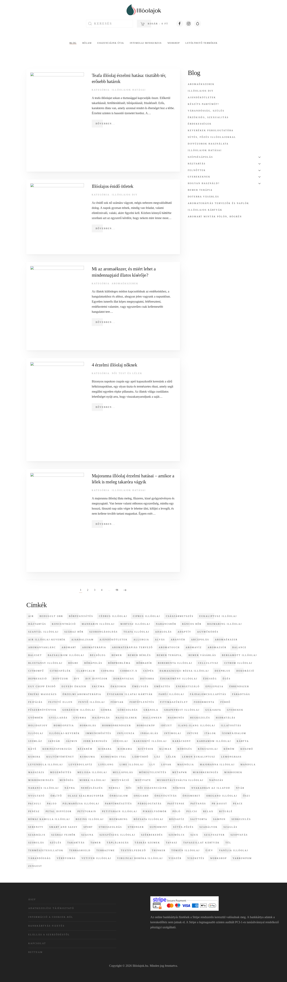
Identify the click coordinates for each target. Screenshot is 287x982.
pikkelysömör (155, 811)
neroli (114, 788)
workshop (218, 858)
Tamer (96, 842)
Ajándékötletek (202, 97)
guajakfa (213, 710)
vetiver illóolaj (96, 858)
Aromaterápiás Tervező (132, 647)
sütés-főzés (183, 827)
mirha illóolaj (93, 780)
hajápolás (101, 717)
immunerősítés (98, 733)
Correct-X (128, 671)
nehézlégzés (92, 788)
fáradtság (241, 694)
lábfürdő (140, 757)
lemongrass (231, 757)
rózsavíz (176, 819)
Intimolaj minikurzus (146, 43)
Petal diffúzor (59, 811)
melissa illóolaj (92, 772)
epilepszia (215, 686)
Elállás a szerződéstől (49, 934)
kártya (243, 741)
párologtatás (150, 803)
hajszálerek (126, 717)
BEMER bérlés (139, 655)
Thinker (159, 850)
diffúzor (60, 678)
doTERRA (147, 678)
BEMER (117, 655)
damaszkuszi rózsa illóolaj (184, 671)
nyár (240, 788)
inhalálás (149, 733)
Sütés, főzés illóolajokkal (212, 137)
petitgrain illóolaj (119, 811)
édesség (210, 678)
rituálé (226, 811)
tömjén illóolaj (185, 850)
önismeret (192, 796)
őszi (246, 796)
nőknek (179, 788)
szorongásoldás (103, 632)
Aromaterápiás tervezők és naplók (218, 203)
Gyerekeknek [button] (199, 177)
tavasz (171, 842)
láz (157, 757)
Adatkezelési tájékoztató (51, 908)
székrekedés (152, 835)
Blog (73, 43)
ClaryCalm (86, 671)
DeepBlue (223, 671)
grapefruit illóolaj (182, 710)
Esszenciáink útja (110, 43)
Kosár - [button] (157, 23)
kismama (125, 749)
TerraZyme (105, 850)
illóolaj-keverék (64, 733)
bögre (73, 663)
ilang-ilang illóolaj (196, 725)
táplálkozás (118, 842)
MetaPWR (179, 772)
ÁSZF (32, 899)
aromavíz (194, 647)
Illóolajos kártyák (205, 210)
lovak (166, 764)
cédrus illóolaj (113, 616)
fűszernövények (42, 710)
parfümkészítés (118, 803)
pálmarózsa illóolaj (81, 803)
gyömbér (35, 717)
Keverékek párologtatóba (211, 130)
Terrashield (80, 850)
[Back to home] (143, 10)
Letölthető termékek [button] (201, 43)
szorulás (36, 842)
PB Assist (219, 803)
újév (209, 850)
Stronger (136, 827)
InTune (193, 733)
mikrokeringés (41, 780)
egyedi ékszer (74, 686)
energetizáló (188, 686)
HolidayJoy (38, 725)
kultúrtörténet (60, 757)
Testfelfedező (133, 850)
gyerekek (235, 710)
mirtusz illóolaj (135, 624)
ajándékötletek (114, 639)
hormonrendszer (116, 725)
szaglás (230, 827)
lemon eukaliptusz (198, 757)
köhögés (185, 749)
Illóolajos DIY (125, 194)
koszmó (247, 749)
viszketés (195, 858)
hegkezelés (200, 717)
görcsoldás (128, 710)
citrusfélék (60, 671)
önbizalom (119, 796)
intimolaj (172, 733)
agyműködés (207, 632)
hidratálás (225, 717)
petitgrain (87, 811)
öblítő (56, 796)
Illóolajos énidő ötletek (112, 186)
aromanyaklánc (42, 647)
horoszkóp (146, 725)
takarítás (76, 842)
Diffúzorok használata (208, 144)
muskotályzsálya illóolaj (180, 780)
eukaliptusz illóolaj (218, 616)
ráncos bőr (191, 624)
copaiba (107, 671)
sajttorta (198, 819)
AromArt (69, 647)
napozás (216, 780)
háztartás (37, 624)
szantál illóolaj (43, 632)
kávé (32, 749)
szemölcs (177, 835)
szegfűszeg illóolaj (117, 835)
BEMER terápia (200, 190)
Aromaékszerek (125, 283)
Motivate (143, 780)
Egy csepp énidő (42, 686)
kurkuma (87, 757)
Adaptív (184, 632)
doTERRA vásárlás (203, 196)
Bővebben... (105, 123)
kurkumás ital (114, 757)
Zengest (35, 866)
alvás (160, 639)
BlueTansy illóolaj (45, 663)
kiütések (146, 749)
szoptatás (239, 835)
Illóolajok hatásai (129, 90)
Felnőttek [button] (197, 170)
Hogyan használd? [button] (204, 183)
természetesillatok (45, 850)
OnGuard (141, 796)
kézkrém (85, 749)
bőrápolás (93, 663)
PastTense (176, 803)
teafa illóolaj (136, 632)
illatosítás (231, 725)
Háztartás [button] (197, 163)
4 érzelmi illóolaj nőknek (114, 364)
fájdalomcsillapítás (208, 694)
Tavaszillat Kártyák (201, 842)
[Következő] (125, 590)
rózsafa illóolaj (148, 819)
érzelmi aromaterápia (82, 694)
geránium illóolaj (78, 710)
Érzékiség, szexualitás (208, 117)
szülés (56, 842)
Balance (239, 647)
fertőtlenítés (142, 702)
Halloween (152, 717)
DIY (77, 678)
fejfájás (35, 702)
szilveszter (214, 835)
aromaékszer (226, 639)
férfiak (117, 702)
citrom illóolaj (238, 663)
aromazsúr (217, 647)
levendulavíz (81, 764)
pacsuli (34, 803)
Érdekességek (200, 124)
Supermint (158, 827)
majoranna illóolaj (217, 764)
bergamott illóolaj (239, 655)
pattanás (198, 803)
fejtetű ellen (60, 702)
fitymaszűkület (174, 702)
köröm (229, 749)
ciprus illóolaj (146, 616)
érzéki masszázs (42, 694)
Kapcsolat (37, 943)
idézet (166, 725)
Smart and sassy (63, 827)
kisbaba (105, 749)
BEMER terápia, (170, 655)
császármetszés (179, 616)
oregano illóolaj (221, 796)
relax (208, 811)
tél (228, 842)
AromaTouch (169, 647)
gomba (106, 710)
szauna (87, 835)
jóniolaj (120, 741)
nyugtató (36, 796)
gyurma (79, 717)
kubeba (34, 757)
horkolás (88, 725)
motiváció (120, 780)
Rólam (87, 43)
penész (34, 811)
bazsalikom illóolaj (66, 655)
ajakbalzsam (82, 639)
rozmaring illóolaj (224, 624)
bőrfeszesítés (81, 616)
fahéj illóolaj (171, 694)
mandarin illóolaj (98, 624)
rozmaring (119, 819)
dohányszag (123, 678)
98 (117, 590)
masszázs (36, 772)
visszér (175, 858)
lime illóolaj (132, 764)
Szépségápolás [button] (200, 157)
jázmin (72, 741)
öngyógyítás (166, 796)
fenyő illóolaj (91, 702)
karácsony (182, 741)
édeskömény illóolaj (178, 678)
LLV (152, 764)
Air (31, 616)
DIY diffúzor (97, 678)
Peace (238, 803)
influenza (126, 733)
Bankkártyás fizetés (46, 926)
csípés (148, 671)
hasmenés (176, 717)
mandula (248, 764)
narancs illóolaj (43, 788)
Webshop (174, 43)
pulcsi (191, 811)
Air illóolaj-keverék (47, 639)
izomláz (35, 741)
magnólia (185, 764)
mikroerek (233, 772)
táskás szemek (147, 842)
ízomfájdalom (234, 733)
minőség (67, 780)
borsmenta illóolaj (175, 663)
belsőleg (98, 655)
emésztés (162, 686)
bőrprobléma (119, 663)
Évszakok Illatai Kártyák (130, 694)
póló (177, 811)
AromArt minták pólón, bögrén (215, 216)
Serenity (36, 827)
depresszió (37, 678)
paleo (52, 803)
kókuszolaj (208, 749)
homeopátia (64, 725)
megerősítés (61, 772)
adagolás (163, 632)
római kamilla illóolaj (49, 819)
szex (194, 835)
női (129, 788)
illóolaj (35, 733)
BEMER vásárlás (202, 655)
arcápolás (200, 639)
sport (88, 827)
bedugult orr (51, 616)
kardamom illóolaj (214, 741)
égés (227, 678)
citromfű (36, 671)
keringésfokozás (57, 749)
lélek (171, 757)
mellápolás (123, 772)
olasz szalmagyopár (86, 796)
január (54, 741)
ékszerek (119, 686)
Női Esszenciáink (152, 788)
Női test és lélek (127, 373)
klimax (166, 749)
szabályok (209, 827)
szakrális (36, 835)
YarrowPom (242, 858)
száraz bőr (74, 632)
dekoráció (245, 671)
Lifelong (106, 764)
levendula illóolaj (45, 764)
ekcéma (98, 686)
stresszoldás (110, 827)
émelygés (140, 686)
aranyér (178, 639)
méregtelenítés (153, 772)
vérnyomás (66, 858)
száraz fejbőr (63, 835)
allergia (141, 639)
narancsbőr (166, 624)
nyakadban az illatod (211, 788)
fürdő (225, 702)
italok (210, 733)
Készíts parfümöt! (203, 104)
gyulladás (58, 717)
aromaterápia (94, 647)
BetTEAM (35, 952)
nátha (70, 788)
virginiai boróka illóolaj (140, 858)
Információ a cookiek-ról (50, 917)
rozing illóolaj (90, 819)
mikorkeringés (205, 772)
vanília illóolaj (233, 850)
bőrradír (144, 663)
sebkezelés (241, 819)
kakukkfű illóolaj (150, 741)
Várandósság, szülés (206, 111)
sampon (219, 819)
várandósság (39, 858)
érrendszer (239, 686)
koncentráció (64, 624)
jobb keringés (95, 741)
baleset (35, 655)
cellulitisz (208, 663)
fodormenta (204, 702)
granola (151, 710)
